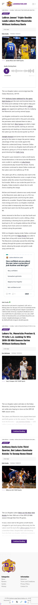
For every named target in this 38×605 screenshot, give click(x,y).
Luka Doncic (25, 162)
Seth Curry (20, 152)
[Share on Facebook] (13, 602)
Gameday (6, 13)
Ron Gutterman (6, 353)
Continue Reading (19, 431)
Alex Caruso (19, 124)
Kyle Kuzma (6, 101)
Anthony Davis (11, 99)
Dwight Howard (7, 137)
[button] (3, 4)
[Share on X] (17, 602)
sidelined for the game (24, 99)
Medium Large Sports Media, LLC (18, 598)
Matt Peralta (5, 33)
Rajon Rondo (22, 236)
